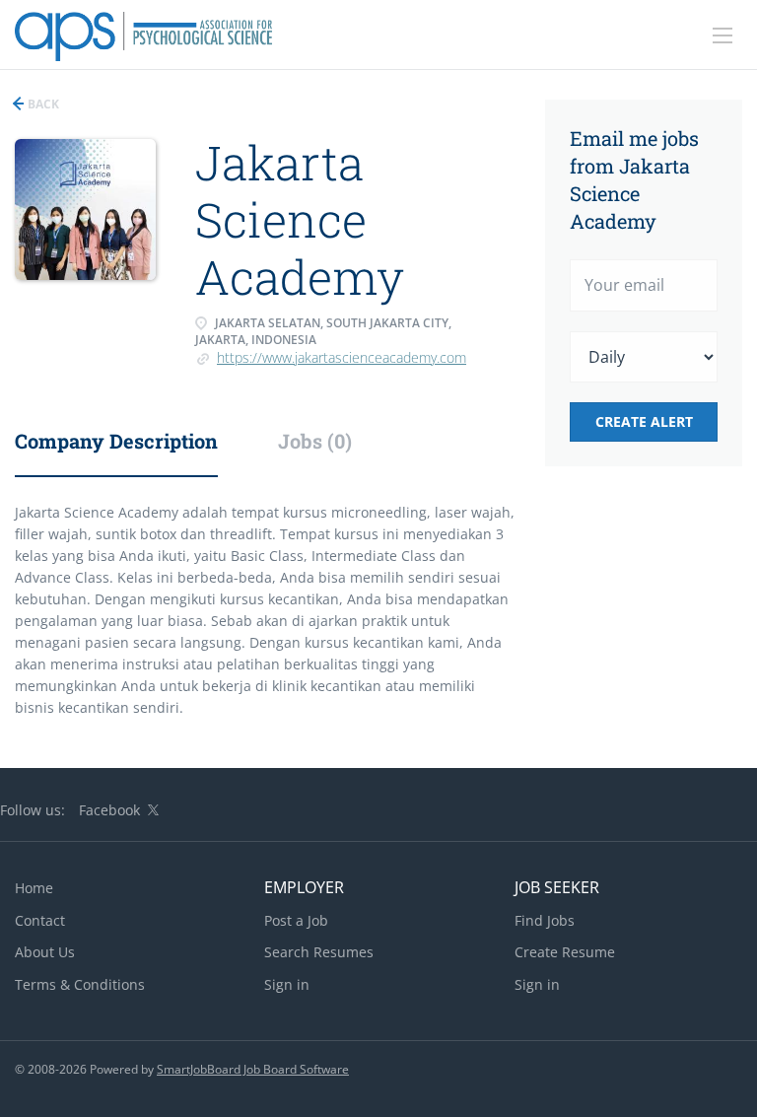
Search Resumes (319, 951)
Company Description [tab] (116, 441)
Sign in (287, 984)
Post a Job (296, 920)
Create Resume (565, 951)
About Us (45, 951)
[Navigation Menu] (722, 35)
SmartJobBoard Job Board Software (253, 1069)
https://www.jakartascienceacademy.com (341, 357)
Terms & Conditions (80, 984)
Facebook (109, 810)
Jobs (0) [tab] (315, 441)
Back (42, 104)
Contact (40, 920)
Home (34, 887)
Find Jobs (545, 920)
